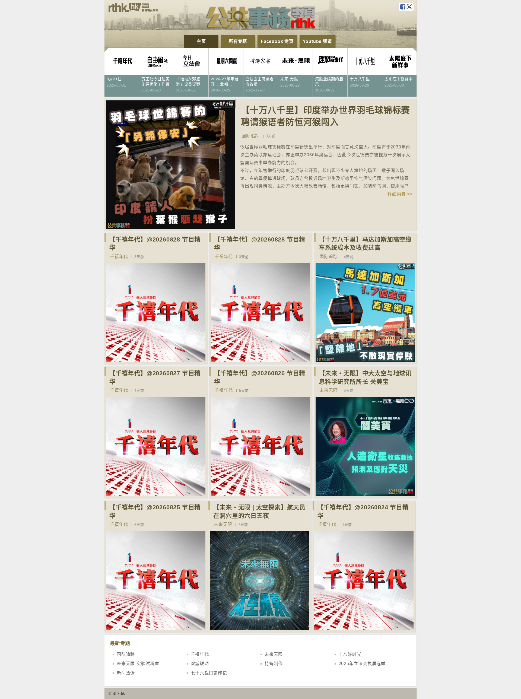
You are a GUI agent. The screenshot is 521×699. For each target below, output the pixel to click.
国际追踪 (251, 136)
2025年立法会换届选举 (362, 663)
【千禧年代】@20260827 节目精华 (155, 377)
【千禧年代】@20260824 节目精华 (363, 511)
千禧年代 (119, 256)
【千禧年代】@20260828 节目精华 (155, 243)
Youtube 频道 (317, 41)
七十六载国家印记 (209, 673)
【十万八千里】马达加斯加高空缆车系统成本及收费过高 (365, 243)
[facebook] (403, 7)
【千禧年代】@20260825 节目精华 (155, 511)
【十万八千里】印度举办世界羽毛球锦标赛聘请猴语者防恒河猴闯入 (325, 116)
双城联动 (200, 663)
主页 (201, 41)
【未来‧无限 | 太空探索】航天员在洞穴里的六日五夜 (259, 511)
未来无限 (328, 390)
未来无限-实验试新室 (138, 663)
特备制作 (274, 663)
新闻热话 (126, 673)
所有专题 (238, 41)
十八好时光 (350, 654)
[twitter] (410, 7)
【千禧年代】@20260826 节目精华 (259, 377)
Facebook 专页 (277, 41)
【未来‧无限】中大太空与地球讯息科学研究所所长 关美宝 (365, 377)
